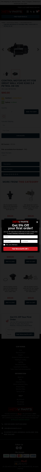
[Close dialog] (37, 222)
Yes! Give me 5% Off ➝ (20, 249)
